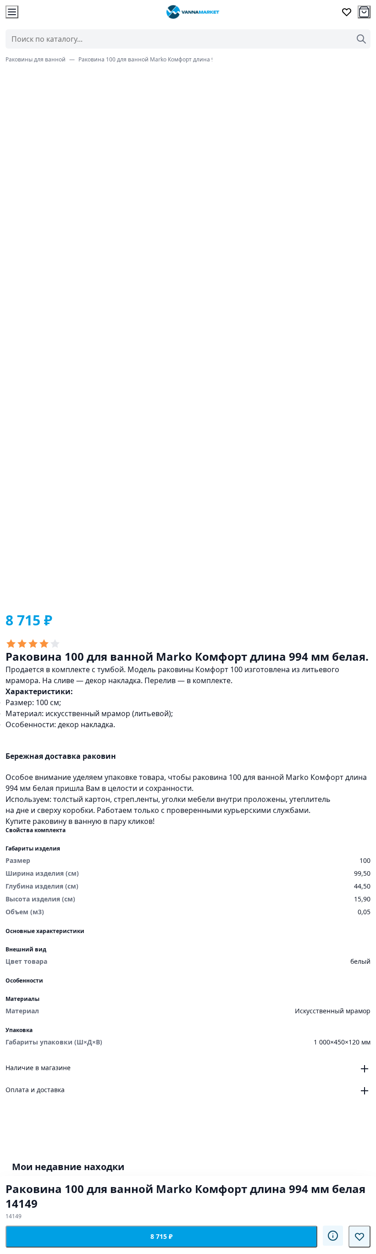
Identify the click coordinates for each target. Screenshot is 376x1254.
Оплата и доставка (35, 1089)
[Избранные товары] (346, 12)
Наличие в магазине (38, 1067)
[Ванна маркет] (192, 12)
